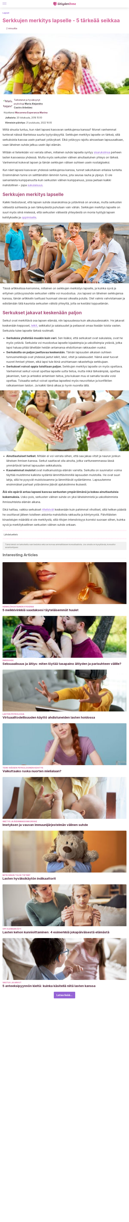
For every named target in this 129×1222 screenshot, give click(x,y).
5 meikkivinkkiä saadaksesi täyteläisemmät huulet (41, 610)
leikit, (34, 325)
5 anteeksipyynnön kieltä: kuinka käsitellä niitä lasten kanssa (49, 986)
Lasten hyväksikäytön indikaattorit (29, 878)
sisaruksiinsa (102, 152)
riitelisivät (48, 509)
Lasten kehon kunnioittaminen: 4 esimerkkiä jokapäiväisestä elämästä (56, 932)
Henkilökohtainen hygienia (18, 606)
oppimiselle (29, 217)
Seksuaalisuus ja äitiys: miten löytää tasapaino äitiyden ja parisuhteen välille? (62, 664)
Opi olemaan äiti (12, 929)
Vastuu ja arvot (12, 982)
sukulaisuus (35, 185)
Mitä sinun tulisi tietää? (16, 875)
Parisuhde (8, 660)
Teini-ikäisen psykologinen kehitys (23, 768)
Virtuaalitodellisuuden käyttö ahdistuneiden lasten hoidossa (49, 717)
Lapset (6, 13)
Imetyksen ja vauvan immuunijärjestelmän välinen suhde (45, 825)
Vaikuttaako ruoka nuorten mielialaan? (32, 771)
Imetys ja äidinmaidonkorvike (20, 821)
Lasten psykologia (13, 714)
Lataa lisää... (64, 995)
